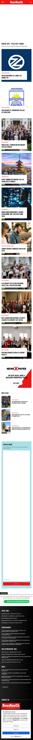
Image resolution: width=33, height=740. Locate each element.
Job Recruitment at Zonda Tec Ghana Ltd (12, 76)
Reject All (16, 729)
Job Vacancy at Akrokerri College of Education (13, 111)
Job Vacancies (6, 107)
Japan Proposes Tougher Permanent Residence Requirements (16, 682)
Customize (16, 726)
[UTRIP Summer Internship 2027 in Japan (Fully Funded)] (16, 169)
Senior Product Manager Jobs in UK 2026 (14, 250)
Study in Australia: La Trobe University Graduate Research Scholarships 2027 (21, 428)
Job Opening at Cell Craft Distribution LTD (12, 622)
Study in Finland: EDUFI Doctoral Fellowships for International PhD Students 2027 (14, 631)
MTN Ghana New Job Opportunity (9, 618)
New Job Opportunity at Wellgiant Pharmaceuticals (14, 620)
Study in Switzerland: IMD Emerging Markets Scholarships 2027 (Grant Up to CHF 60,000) (16, 638)
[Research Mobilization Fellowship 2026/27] (16, 342)
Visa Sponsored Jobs (7, 246)
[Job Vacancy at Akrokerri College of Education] (16, 100)
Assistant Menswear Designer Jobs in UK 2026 (12, 659)
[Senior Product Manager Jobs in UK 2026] (16, 238)
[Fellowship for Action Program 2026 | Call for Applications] (16, 273)
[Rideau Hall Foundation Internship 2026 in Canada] (16, 134)
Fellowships (5, 280)
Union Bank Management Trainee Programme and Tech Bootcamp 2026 (12, 214)
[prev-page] (2, 437)
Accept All (16, 733)
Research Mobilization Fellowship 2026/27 (13, 353)
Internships (5, 142)
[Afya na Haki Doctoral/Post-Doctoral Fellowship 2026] (6, 415)
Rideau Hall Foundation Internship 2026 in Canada (13, 146)
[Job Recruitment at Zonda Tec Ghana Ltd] (16, 65)
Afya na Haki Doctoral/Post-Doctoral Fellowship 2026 (21, 415)
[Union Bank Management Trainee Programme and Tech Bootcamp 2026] (16, 204)
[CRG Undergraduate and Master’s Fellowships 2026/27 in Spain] (6, 402)
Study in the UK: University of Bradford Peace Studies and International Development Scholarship (16, 644)
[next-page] (5, 437)
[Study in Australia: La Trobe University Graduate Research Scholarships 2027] (6, 428)
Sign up (16, 583)
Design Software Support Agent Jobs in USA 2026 (13, 654)
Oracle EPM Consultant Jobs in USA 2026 (11, 662)
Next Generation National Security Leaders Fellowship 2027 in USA (13, 319)
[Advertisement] (16, 22)
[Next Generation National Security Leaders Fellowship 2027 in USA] (16, 307)
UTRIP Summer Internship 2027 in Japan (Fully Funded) (13, 180)
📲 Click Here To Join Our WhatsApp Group (16, 601)
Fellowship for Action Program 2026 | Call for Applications (12, 284)
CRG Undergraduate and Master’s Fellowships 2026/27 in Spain (20, 402)
